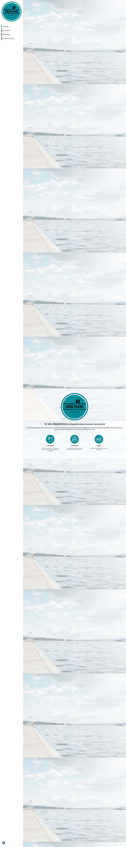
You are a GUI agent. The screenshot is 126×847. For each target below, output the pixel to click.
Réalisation (6, 34)
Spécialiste (6, 30)
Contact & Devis (8, 38)
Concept (6, 26)
